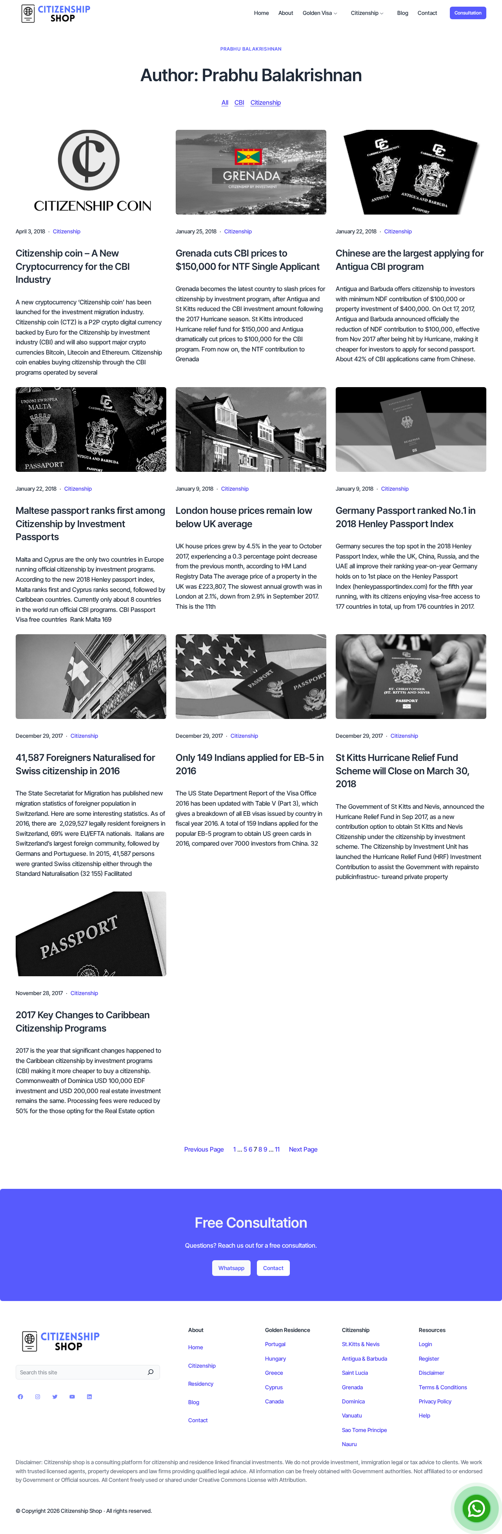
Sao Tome (354, 1430)
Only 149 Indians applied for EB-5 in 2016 (250, 764)
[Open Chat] (476, 1508)
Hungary (275, 1358)
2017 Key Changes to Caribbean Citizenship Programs (83, 1021)
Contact (273, 1268)
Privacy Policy (435, 1401)
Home (195, 1347)
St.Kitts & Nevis (361, 1344)
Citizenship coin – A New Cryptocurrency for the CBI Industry (73, 266)
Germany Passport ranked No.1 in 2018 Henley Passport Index (406, 517)
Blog (193, 1402)
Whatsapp (231, 1268)
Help (424, 1415)
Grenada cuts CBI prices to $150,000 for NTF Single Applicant (248, 259)
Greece (274, 1372)
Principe (377, 1430)
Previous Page (204, 1149)
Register (429, 1358)
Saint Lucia (355, 1372)
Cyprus (274, 1387)
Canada (274, 1401)
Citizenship (266, 102)
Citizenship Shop (81, 1510)
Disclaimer (431, 1372)
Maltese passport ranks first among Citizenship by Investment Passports (90, 523)
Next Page (303, 1149)
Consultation (468, 13)
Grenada (352, 1387)
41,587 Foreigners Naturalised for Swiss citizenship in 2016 (85, 764)
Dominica (353, 1401)
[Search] (150, 1372)
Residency (200, 1383)
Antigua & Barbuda (364, 1358)
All (225, 102)
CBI (239, 102)
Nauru (349, 1444)
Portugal (275, 1344)
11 (277, 1149)
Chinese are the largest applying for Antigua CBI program (410, 259)
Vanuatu (352, 1415)
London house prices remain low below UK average (244, 517)
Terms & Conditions (443, 1387)
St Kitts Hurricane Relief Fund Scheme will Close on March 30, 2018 (402, 771)
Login (425, 1344)
